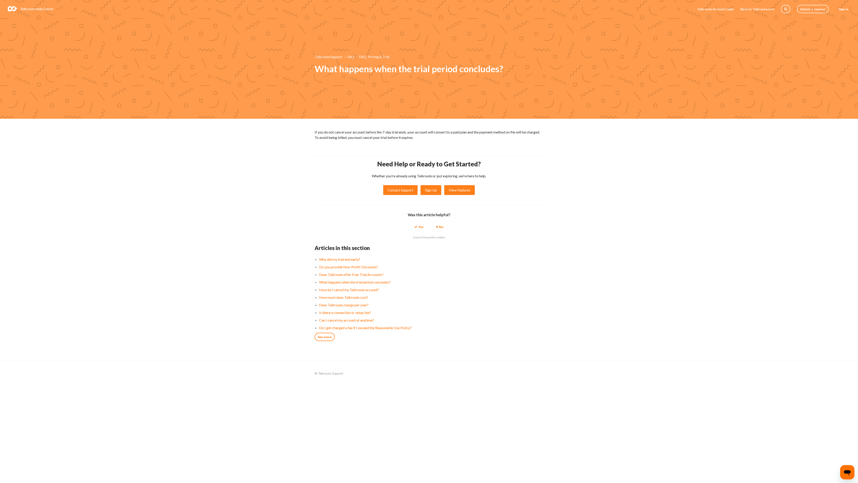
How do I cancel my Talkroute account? (349, 290)
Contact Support (400, 190)
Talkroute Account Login (715, 9)
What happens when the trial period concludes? (355, 282)
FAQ (350, 57)
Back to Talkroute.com (757, 9)
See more (325, 337)
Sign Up (431, 190)
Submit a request (813, 9)
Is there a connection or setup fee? (345, 312)
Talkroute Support (329, 57)
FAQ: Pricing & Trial (374, 57)
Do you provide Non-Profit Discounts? (348, 267)
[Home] (12, 9)
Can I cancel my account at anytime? (346, 320)
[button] (419, 226)
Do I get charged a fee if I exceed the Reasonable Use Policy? (365, 328)
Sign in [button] (843, 9)
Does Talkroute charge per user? (343, 305)
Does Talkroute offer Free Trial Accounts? (351, 274)
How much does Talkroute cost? (343, 297)
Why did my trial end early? (339, 259)
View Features (459, 190)
